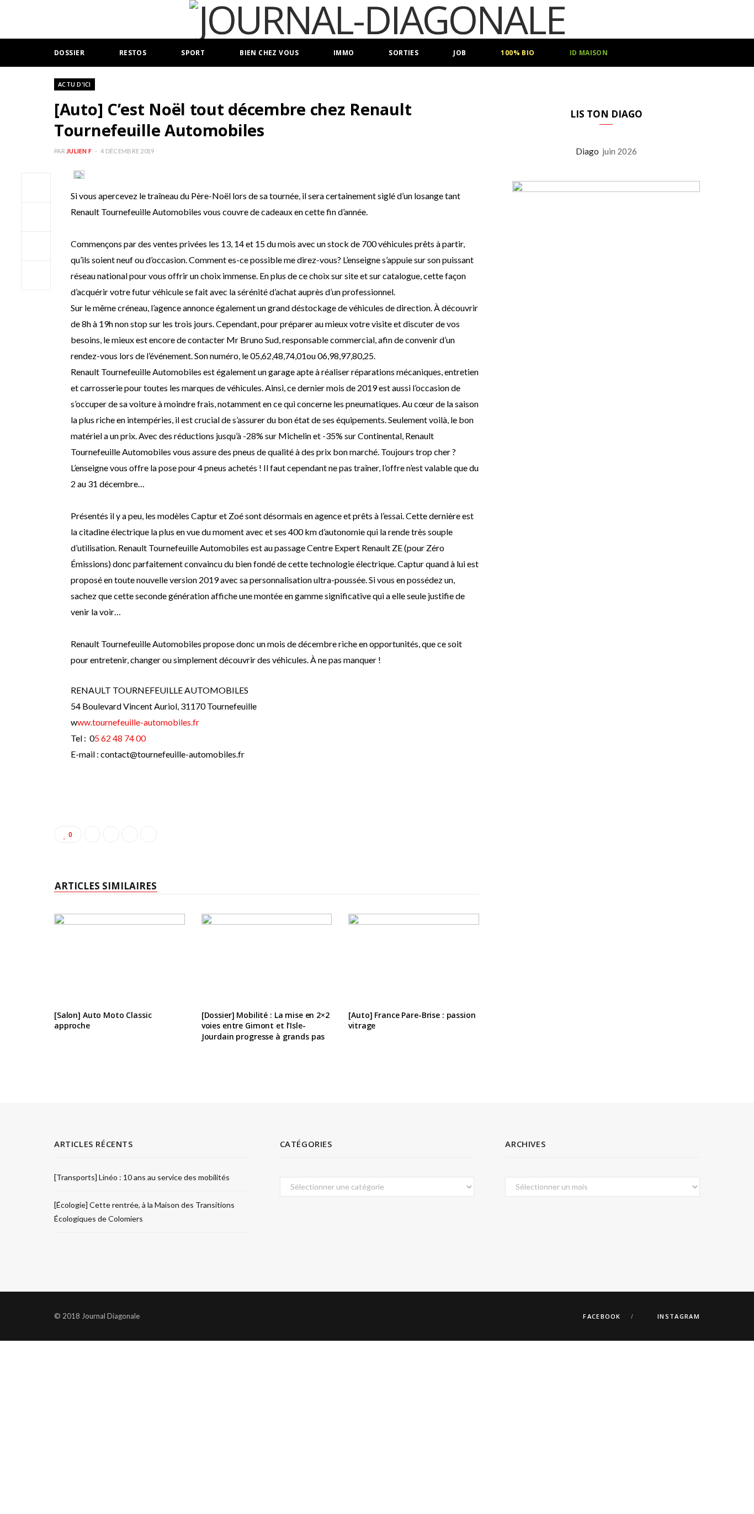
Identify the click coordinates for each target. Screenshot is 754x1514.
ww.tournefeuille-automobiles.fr (138, 722)
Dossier (69, 52)
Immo (343, 52)
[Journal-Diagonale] (377, 19)
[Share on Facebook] (36, 187)
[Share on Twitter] (36, 217)
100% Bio (517, 52)
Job (459, 52)
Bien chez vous (269, 52)
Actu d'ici (74, 84)
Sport (193, 52)
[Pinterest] (36, 246)
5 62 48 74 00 (120, 738)
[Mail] (36, 275)
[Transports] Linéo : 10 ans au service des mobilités (142, 1177)
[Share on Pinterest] (148, 834)
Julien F (79, 150)
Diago (589, 151)
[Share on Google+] (129, 834)
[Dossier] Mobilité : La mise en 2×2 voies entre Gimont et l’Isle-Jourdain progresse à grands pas (265, 1026)
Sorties (403, 52)
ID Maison (589, 52)
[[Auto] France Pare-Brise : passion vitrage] (413, 957)
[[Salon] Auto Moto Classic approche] (119, 957)
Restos (133, 52)
